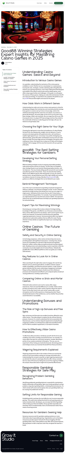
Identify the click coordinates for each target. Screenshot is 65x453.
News (41, 440)
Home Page (35, 440)
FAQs (46, 440)
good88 (26, 98)
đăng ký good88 (51, 177)
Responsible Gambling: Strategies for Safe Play (11, 90)
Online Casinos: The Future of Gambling (10, 82)
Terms (57, 448)
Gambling (3, 47)
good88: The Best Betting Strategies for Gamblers (9, 78)
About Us (49, 448)
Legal (61, 448)
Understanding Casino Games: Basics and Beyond (10, 74)
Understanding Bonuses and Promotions (9, 86)
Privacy (53, 448)
